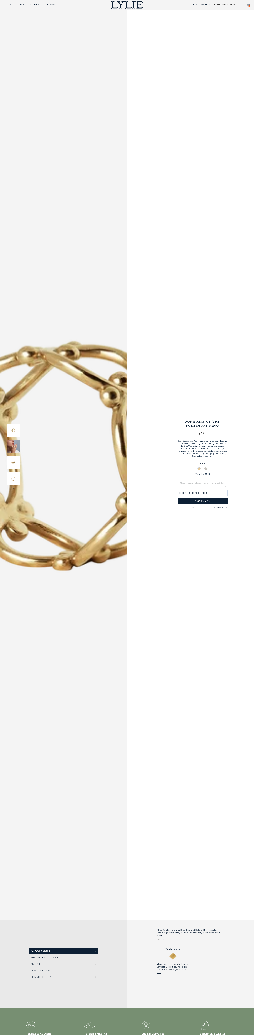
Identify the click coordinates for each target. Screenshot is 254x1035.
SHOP (8, 5)
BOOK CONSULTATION (224, 5)
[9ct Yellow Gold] (199, 469)
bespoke (51, 5)
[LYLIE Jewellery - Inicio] (127, 5)
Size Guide (222, 507)
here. (159, 972)
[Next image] (13, 489)
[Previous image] (13, 420)
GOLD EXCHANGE (202, 5)
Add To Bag (202, 500)
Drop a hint (189, 507)
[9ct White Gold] (206, 469)
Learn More (162, 939)
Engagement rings (29, 5)
